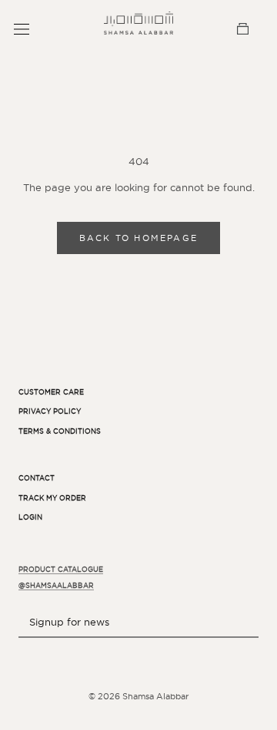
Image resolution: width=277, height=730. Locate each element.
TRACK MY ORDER (52, 498)
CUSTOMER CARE (51, 392)
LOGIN (30, 517)
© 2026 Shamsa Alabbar (138, 696)
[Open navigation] (21, 29)
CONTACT (36, 478)
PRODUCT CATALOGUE (60, 569)
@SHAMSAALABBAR (56, 586)
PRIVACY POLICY (49, 411)
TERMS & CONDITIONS (59, 431)
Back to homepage (138, 238)
